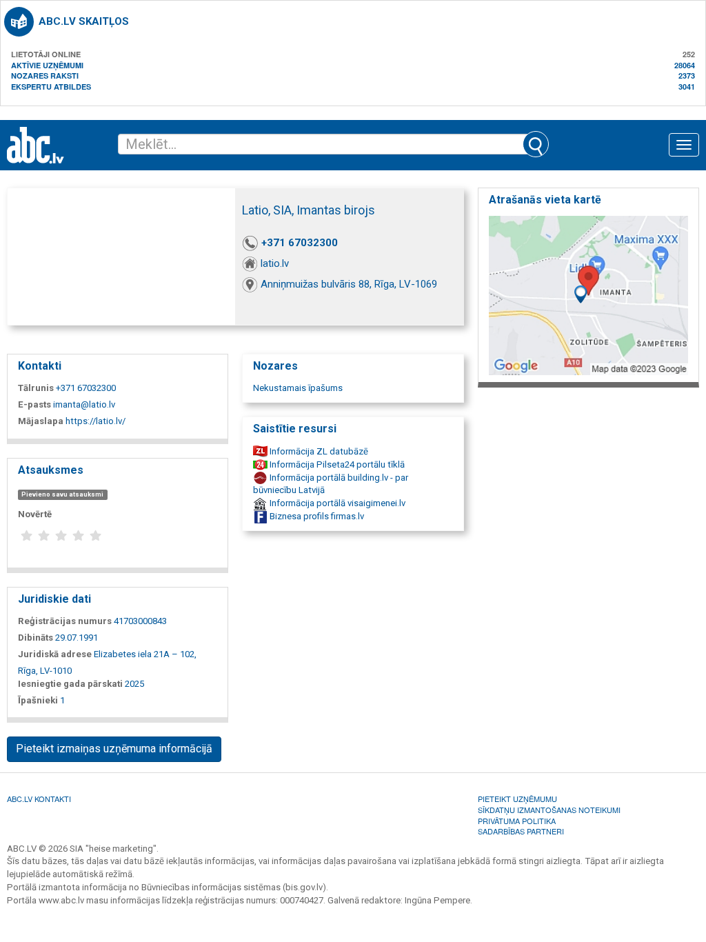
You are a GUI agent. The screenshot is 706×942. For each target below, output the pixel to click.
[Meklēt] (536, 144)
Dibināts (35, 637)
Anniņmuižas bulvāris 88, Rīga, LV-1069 (349, 284)
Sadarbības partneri (521, 830)
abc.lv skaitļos (84, 21)
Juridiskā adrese (55, 654)
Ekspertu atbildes (51, 86)
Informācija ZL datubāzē (318, 451)
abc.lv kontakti (39, 798)
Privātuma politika (517, 820)
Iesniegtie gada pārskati (70, 684)
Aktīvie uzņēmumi (47, 65)
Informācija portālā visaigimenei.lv (336, 503)
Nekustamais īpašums (298, 388)
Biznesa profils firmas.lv (316, 516)
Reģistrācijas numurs (65, 621)
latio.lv (275, 263)
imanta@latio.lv (84, 404)
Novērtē (35, 514)
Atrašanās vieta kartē (545, 199)
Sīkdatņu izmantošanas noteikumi (549, 809)
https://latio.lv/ (95, 421)
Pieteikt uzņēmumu (517, 798)
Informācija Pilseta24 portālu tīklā (336, 464)
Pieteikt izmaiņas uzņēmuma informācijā (114, 748)
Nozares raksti (45, 75)
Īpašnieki (38, 700)
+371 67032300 (299, 243)
